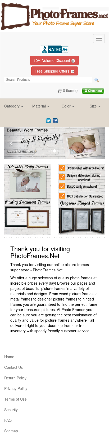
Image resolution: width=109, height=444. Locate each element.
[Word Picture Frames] (54, 143)
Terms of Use (15, 399)
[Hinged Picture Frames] (81, 216)
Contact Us (13, 367)
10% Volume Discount (52, 60)
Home (9, 356)
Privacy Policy (15, 388)
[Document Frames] (27, 216)
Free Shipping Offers (52, 71)
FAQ (8, 420)
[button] (14, 106)
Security (11, 409)
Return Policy (15, 377)
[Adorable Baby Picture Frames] (27, 181)
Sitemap (11, 430)
